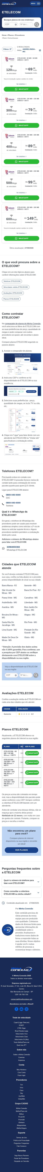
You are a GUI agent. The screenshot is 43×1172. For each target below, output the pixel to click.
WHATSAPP (33, 753)
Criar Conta (21, 1072)
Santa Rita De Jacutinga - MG (8, 623)
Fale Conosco (21, 1146)
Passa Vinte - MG (9, 598)
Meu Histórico (21, 1070)
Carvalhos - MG (31, 598)
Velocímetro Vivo (21, 1034)
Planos (11, 35)
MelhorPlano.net (21, 1111)
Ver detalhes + (21, 84)
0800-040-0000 (13, 495)
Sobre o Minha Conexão (21, 1054)
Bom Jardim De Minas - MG (31, 608)
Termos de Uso (21, 1138)
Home (4, 35)
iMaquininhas (21, 1125)
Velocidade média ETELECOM (15, 287)
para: (26, 50)
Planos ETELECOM (11, 299)
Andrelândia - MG (9, 602)
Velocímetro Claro (21, 1037)
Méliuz (21, 1114)
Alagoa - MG (29, 615)
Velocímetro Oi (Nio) (22, 1039)
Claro (21, 1090)
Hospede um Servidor (21, 1161)
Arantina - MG (8, 607)
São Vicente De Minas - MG (8, 591)
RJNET (21, 1025)
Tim (21, 1085)
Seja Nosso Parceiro (21, 1155)
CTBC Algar (21, 1028)
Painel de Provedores (21, 1158)
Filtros (6, 49)
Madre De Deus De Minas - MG (10, 638)
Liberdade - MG (31, 602)
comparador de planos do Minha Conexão (22, 324)
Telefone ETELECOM (11, 281)
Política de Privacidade (21, 1140)
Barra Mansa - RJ (9, 585)
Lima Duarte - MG (9, 630)
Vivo (21, 1087)
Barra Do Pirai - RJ (32, 590)
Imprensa (21, 1060)
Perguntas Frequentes (21, 1143)
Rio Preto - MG (30, 622)
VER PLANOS (21, 850)
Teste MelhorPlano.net (21, 1042)
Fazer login (21, 1075)
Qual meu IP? (21, 1045)
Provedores (20, 35)
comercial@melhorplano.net (21, 999)
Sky (21, 1093)
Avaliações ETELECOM (12, 293)
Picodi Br (21, 1117)
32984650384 (13, 547)
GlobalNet (21, 1099)
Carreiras (21, 1057)
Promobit (21, 1120)
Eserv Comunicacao (10, 38)
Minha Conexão (21, 1108)
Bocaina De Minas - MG (10, 616)
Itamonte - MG (30, 585)
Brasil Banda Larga (21, 1031)
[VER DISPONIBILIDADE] (35, 675)
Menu (33, 3)
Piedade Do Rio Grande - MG (31, 631)
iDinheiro (21, 1122)
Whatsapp (23, 89)
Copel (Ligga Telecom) (21, 1022)
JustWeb (22, 1096)
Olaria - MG (29, 637)
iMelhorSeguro (22, 1128)
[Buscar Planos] (36, 24)
